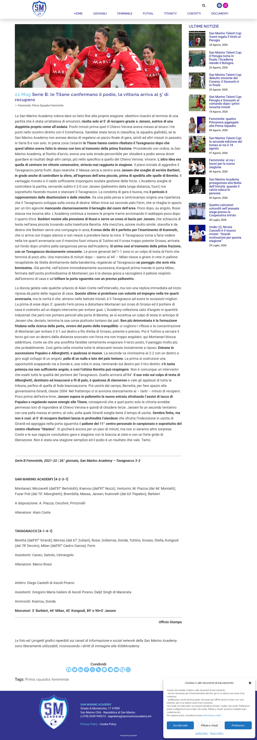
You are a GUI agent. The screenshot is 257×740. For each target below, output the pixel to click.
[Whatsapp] (92, 669)
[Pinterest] (86, 669)
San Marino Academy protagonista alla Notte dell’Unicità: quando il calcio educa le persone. (225, 186)
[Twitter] (74, 669)
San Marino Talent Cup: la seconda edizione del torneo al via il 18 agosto (225, 143)
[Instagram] (225, 5)
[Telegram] (110, 669)
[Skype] (122, 669)
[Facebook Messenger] (104, 669)
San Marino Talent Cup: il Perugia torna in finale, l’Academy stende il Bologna (225, 58)
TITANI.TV (170, 13)
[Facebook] (219, 5)
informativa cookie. (212, 715)
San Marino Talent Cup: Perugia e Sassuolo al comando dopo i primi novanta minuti (225, 102)
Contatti (194, 13)
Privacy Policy (217, 733)
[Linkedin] (80, 669)
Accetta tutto (180, 725)
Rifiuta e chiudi (209, 725)
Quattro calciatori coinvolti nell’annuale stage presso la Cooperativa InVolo (224, 210)
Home (78, 13)
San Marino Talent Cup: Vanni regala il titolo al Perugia (225, 36)
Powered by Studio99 (128, 735)
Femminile (124, 13)
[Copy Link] (98, 669)
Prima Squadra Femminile (47, 105)
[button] (250, 683)
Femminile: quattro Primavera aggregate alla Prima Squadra (224, 122)
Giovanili (100, 13)
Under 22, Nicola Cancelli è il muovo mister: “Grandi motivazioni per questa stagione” (225, 234)
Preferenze (238, 725)
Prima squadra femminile (47, 679)
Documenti (219, 13)
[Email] (116, 669)
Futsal (148, 13)
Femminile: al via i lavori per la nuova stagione (222, 163)
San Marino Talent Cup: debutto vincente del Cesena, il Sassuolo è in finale (225, 80)
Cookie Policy (201, 733)
